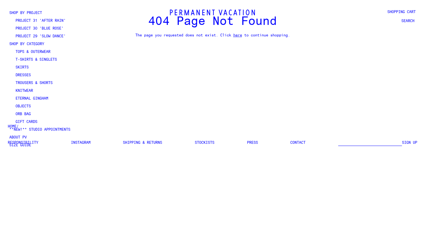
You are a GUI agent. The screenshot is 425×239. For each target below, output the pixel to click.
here (237, 35)
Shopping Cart (401, 12)
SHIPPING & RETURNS (142, 143)
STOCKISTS (204, 143)
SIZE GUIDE (20, 145)
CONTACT (298, 143)
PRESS (252, 143)
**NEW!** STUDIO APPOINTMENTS (39, 130)
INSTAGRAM (81, 143)
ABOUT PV (18, 137)
